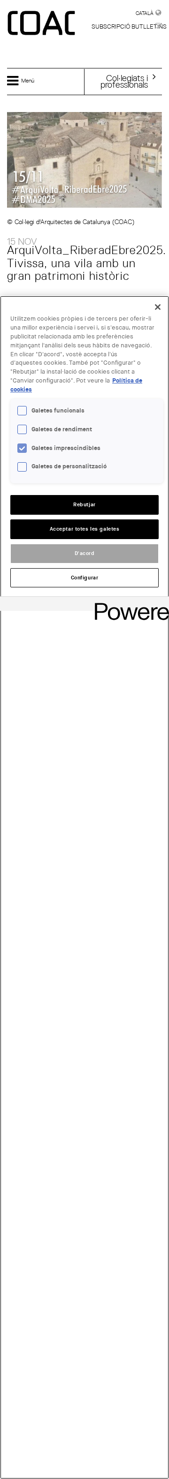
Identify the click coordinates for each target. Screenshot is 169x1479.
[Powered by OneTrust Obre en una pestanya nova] (128, 605)
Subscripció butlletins (129, 26)
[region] (84, 887)
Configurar (85, 577)
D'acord (85, 553)
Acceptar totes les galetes (85, 529)
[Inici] (42, 24)
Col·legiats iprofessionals (124, 81)
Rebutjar (84, 504)
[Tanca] (157, 307)
